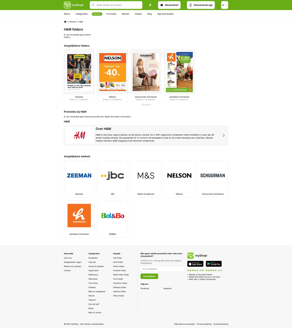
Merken (125, 14)
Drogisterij (93, 258)
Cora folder (118, 279)
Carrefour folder (120, 283)
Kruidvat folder (119, 270)
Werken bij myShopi (72, 266)
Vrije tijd (92, 262)
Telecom (92, 300)
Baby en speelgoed (97, 291)
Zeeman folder (119, 291)
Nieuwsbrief (171, 5)
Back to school (95, 312)
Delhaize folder (119, 287)
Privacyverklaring (204, 324)
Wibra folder (118, 296)
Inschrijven (149, 276)
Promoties (111, 14)
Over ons (68, 258)
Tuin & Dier (93, 283)
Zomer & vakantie (96, 266)
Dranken (92, 287)
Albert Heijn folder (121, 275)
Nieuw (67, 14)
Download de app (203, 5)
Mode (91, 308)
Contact (67, 270)
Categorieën (82, 14)
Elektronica (93, 275)
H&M (81, 22)
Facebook (145, 288)
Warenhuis (93, 279)
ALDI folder (118, 262)
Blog (149, 14)
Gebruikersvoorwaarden (184, 324)
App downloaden (165, 14)
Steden (138, 14)
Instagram (167, 288)
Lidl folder (117, 258)
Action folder (118, 266)
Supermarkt (93, 270)
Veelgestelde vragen (72, 262)
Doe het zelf (94, 304)
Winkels (97, 14)
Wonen (91, 296)
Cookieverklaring (220, 324)
